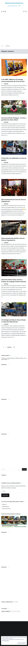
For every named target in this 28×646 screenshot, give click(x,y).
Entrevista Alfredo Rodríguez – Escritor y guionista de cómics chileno (13, 119)
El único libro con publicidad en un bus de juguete (13, 159)
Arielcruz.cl (4, 504)
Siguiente (9, 347)
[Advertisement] (14, 29)
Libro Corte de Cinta (6, 508)
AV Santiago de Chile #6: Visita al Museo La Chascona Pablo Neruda (13, 321)
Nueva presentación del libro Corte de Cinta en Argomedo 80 (13, 239)
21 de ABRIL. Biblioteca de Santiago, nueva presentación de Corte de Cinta (12, 80)
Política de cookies (5, 640)
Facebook (3, 475)
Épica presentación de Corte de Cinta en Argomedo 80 (13, 201)
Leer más (6, 83)
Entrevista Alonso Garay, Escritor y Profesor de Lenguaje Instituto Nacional (13, 281)
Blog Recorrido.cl (5, 506)
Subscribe (5, 495)
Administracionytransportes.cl (14, 3)
